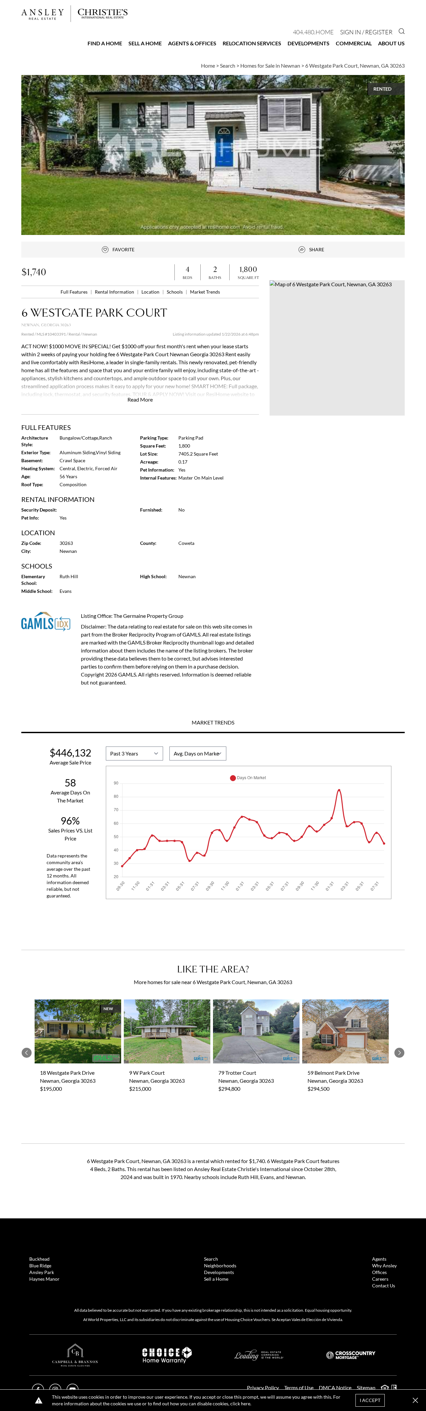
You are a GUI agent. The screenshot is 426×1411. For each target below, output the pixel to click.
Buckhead (39, 1259)
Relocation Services (252, 43)
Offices (379, 1272)
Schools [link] (175, 292)
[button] (337, 348)
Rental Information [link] (115, 292)
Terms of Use (299, 1387)
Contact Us (383, 1285)
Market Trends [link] (205, 292)
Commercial (354, 43)
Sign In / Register (366, 32)
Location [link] (150, 292)
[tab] (213, 723)
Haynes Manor (44, 1279)
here (245, 1403)
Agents (379, 1259)
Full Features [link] (75, 292)
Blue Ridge (40, 1265)
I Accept (370, 1400)
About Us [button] (391, 43)
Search (211, 1259)
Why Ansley (384, 1265)
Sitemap (366, 1387)
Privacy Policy (263, 1387)
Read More (140, 399)
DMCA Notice (335, 1387)
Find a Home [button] (105, 43)
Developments (308, 43)
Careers (380, 1279)
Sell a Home (145, 43)
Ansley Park (41, 1272)
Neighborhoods (220, 1265)
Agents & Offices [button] (192, 43)
